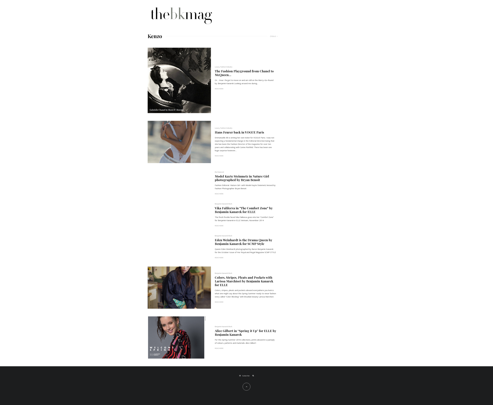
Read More (219, 89)
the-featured (219, 172)
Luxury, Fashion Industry (223, 67)
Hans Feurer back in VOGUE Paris (239, 132)
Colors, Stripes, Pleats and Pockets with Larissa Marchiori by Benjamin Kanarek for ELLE (244, 281)
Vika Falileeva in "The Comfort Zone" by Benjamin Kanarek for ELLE (244, 210)
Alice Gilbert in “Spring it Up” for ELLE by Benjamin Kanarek (245, 332)
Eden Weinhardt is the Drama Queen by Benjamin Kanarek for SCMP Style (243, 242)
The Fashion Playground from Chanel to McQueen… (244, 73)
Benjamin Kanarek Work (223, 204)
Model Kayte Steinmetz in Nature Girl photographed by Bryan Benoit (242, 178)
